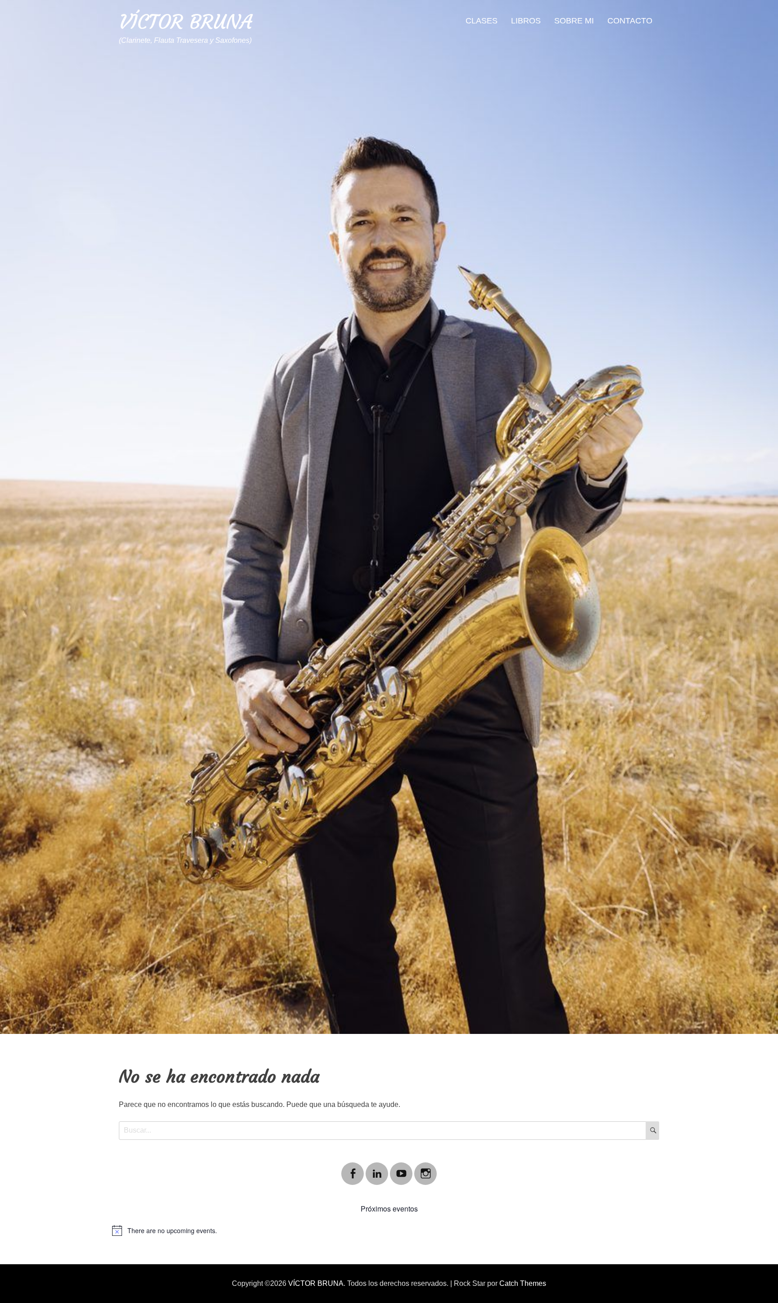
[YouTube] (401, 1168)
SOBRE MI (574, 20)
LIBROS (526, 20)
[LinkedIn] (377, 1168)
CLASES (482, 20)
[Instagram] (425, 1168)
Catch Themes (522, 1283)
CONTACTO (629, 20)
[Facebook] (352, 1168)
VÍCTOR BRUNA (185, 21)
